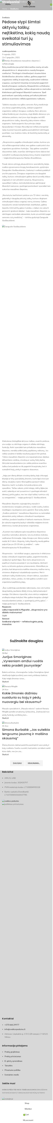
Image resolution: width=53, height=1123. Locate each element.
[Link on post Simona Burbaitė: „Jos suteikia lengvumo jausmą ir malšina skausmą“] (26, 705)
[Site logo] (29, 4)
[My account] (46, 4)
